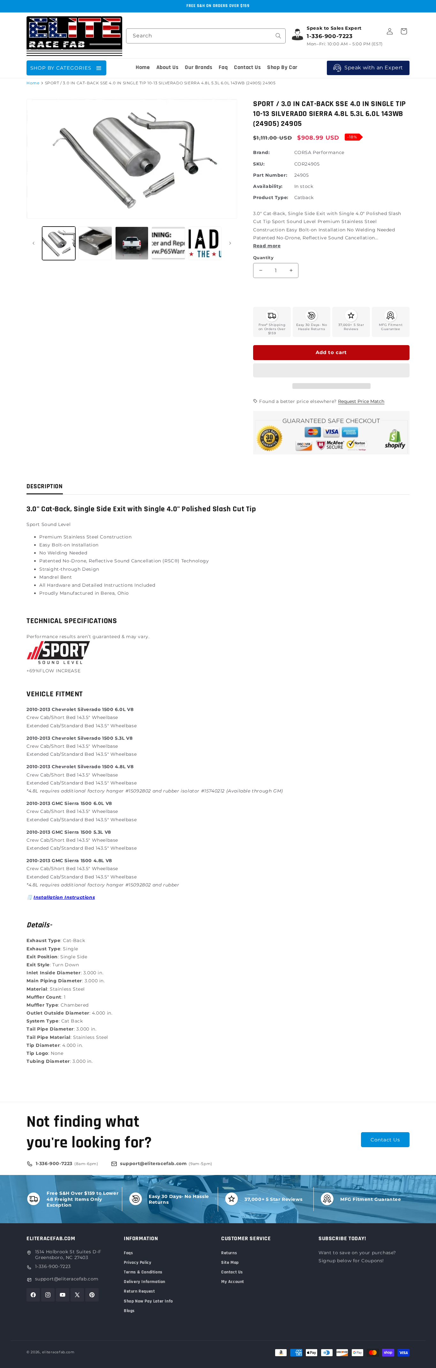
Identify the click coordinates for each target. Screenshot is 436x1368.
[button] (331, 370)
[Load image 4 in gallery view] (168, 243)
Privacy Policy (137, 1262)
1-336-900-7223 (53, 1266)
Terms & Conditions (143, 1272)
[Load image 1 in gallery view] (58, 243)
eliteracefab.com (58, 1352)
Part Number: (270, 175)
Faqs (128, 1253)
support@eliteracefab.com (67, 1279)
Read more (267, 246)
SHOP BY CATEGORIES (60, 68)
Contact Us (385, 1140)
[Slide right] (230, 243)
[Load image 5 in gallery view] (205, 243)
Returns (229, 1253)
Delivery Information (144, 1282)
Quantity (263, 257)
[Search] (278, 36)
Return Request (139, 1291)
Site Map (230, 1262)
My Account (232, 1282)
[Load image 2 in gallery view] (95, 243)
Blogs (129, 1311)
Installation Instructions (64, 897)
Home (32, 83)
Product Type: (271, 197)
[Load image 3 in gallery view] (131, 243)
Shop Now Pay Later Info (148, 1301)
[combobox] (205, 36)
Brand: (261, 152)
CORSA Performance (319, 152)
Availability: (268, 186)
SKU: (259, 164)
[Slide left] (33, 243)
